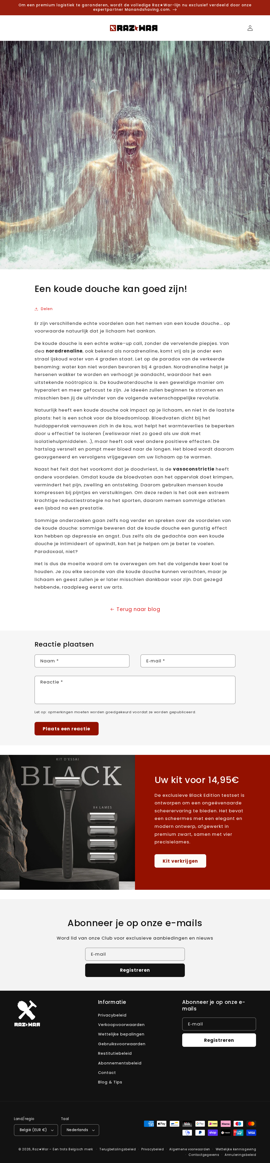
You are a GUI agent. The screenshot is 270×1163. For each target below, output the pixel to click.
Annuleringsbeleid (240, 1155)
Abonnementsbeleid (120, 1063)
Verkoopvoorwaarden (121, 1024)
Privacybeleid (112, 1015)
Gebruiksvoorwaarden (122, 1044)
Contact (107, 1072)
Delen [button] (47, 308)
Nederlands (77, 1129)
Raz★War (40, 1149)
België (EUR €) (33, 1129)
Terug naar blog (138, 609)
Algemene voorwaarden (189, 1149)
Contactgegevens (204, 1155)
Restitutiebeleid (115, 1053)
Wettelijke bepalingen (121, 1034)
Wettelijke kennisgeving (236, 1149)
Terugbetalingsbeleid (117, 1149)
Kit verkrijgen (180, 861)
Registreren (135, 970)
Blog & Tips (110, 1082)
